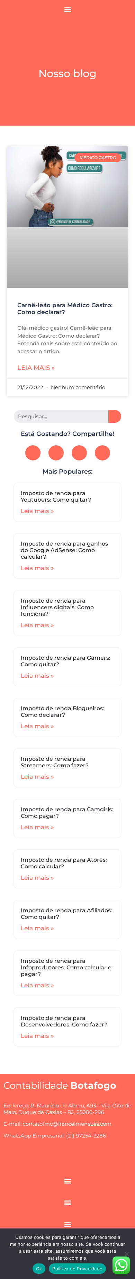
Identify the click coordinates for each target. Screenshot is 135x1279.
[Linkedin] (102, 452)
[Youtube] (56, 452)
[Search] (114, 416)
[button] (67, 9)
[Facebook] (32, 452)
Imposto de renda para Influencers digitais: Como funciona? (57, 607)
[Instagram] (58, 1159)
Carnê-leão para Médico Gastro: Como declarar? (64, 309)
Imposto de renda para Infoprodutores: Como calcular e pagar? (66, 967)
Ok (39, 1268)
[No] (126, 1253)
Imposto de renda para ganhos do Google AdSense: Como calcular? (64, 550)
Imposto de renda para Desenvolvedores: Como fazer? (64, 1021)
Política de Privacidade (77, 1268)
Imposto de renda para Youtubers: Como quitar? (56, 496)
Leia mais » (36, 368)
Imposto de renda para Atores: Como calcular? (64, 863)
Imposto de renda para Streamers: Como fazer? (55, 762)
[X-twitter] (79, 452)
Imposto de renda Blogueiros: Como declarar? (62, 711)
